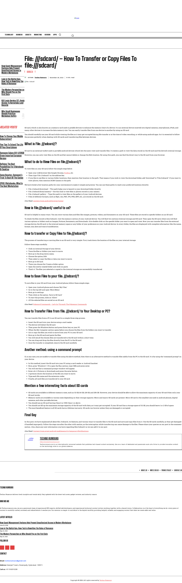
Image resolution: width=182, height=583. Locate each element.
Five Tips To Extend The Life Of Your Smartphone (11, 146)
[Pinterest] (172, 77)
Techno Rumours (41, 77)
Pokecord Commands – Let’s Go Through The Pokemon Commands (60, 304)
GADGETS (30, 72)
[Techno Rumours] (26, 77)
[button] (72, 35)
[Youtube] (12, 548)
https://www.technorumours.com (49, 442)
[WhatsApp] (179, 77)
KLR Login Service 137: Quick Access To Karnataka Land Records (13, 102)
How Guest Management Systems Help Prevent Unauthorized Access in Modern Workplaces (12, 69)
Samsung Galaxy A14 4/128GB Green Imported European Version (12, 155)
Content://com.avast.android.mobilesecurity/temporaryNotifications (61, 431)
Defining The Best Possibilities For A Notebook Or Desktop (12, 167)
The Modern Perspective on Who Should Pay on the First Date (13, 92)
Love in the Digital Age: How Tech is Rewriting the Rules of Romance (12, 81)
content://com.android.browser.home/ (48, 201)
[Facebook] (158, 77)
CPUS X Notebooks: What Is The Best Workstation (11, 184)
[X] (165, 77)
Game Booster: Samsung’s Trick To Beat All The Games (11, 176)
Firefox (67, 173)
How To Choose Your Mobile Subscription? (11, 137)
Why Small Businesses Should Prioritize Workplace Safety (11, 113)
